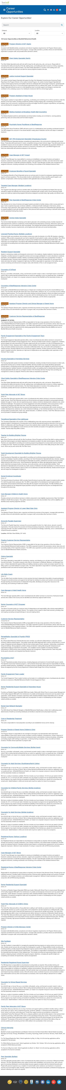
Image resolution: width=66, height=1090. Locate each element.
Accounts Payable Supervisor (11, 521)
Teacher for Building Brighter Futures (13, 435)
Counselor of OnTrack (8, 269)
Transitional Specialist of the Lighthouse (14, 419)
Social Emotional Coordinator (11, 476)
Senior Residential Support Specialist (14, 884)
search (44, 9)
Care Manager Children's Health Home (14, 494)
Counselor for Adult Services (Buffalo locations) (17, 812)
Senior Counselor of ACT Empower (13, 604)
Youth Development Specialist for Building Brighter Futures (21, 453)
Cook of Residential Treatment (11, 718)
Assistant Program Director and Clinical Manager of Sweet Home (31, 303)
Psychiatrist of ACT (7, 658)
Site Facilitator (6, 941)
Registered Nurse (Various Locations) (14, 836)
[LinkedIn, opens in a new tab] (54, 10)
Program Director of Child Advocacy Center (16, 927)
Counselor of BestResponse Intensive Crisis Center (18, 285)
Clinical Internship (7, 1027)
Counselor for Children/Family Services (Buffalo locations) (21, 788)
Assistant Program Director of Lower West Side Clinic (19, 508)
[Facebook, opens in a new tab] (51, 10)
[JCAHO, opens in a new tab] (9, 1084)
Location (37, 30)
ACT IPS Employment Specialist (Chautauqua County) (27, 139)
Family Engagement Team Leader (12, 674)
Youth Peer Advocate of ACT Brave (13, 394)
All (4, 33)
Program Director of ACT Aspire (20, 44)
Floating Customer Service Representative (15, 540)
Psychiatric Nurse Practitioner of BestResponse (25, 124)
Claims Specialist (7, 556)
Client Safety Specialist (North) (19, 58)
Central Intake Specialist (17, 218)
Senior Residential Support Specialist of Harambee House (21, 687)
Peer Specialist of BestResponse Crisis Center (25, 200)
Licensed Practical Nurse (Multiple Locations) (16, 234)
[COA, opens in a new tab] (20, 1084)
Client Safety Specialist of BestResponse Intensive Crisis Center (23, 378)
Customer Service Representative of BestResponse (27, 316)
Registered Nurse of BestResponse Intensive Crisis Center (21, 867)
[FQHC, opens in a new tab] (15, 1084)
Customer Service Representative (12, 619)
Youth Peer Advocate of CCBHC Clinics (14, 904)
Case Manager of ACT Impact (19, 155)
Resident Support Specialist (10, 252)
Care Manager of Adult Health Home (13, 590)
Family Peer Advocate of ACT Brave (13, 1006)
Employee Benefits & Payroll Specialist (22, 171)
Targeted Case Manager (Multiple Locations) (16, 185)
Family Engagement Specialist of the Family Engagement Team (22, 336)
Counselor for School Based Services (14, 982)
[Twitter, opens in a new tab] (60, 10)
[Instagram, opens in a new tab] (48, 10)
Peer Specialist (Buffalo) (9, 1056)
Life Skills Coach (6, 574)
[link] (5, 2)
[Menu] (4, 10)
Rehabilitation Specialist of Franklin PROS (15, 636)
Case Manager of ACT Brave (11, 853)
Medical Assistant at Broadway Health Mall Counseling (28, 112)
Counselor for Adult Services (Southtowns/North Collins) (20, 763)
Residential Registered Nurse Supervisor (15, 962)
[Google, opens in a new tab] (57, 10)
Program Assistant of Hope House (21, 95)
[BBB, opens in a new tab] (31, 1084)
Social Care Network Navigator (11, 706)
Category (4, 30)
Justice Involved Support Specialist (21, 76)
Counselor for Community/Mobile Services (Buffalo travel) (20, 747)
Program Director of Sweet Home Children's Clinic (18, 729)
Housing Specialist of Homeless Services (15, 359)
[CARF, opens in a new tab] (26, 1084)
